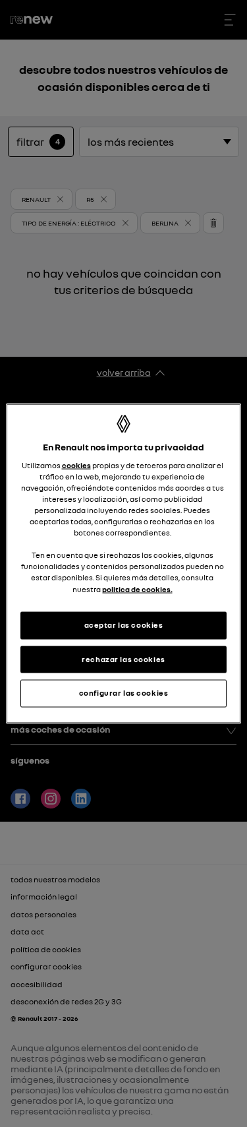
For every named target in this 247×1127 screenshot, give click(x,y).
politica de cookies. (137, 589)
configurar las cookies (124, 693)
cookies (76, 465)
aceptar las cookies (123, 624)
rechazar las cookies (123, 658)
